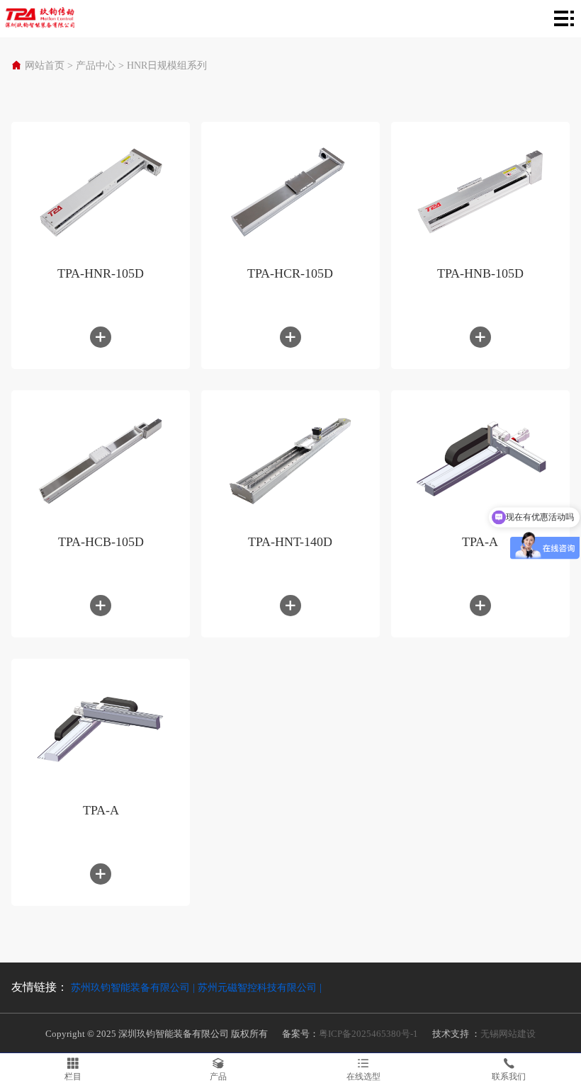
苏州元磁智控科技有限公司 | (260, 987)
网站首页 (44, 65)
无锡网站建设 (508, 1033)
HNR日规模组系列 (167, 65)
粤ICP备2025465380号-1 (368, 1033)
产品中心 (95, 65)
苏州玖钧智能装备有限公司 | (134, 987)
